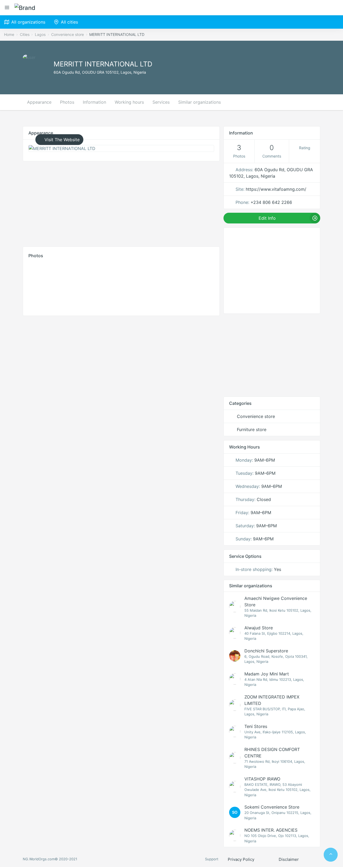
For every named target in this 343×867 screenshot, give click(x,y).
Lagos (40, 34)
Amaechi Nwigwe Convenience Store (275, 601)
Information (94, 102)
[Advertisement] (121, 202)
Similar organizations (199, 102)
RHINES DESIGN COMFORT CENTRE (272, 752)
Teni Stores (255, 726)
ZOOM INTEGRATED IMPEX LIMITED (271, 700)
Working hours (129, 102)
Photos (67, 102)
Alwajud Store (258, 627)
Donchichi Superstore (266, 650)
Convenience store (67, 34)
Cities (24, 34)
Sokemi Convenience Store (271, 807)
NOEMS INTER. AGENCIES (270, 830)
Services (161, 102)
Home (9, 34)
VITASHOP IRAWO (262, 779)
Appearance (39, 102)
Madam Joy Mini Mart (266, 674)
